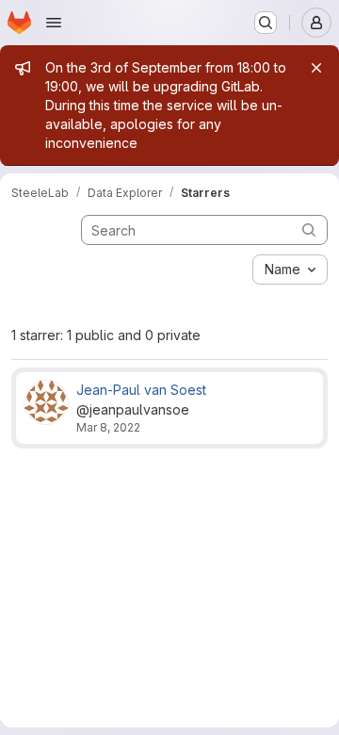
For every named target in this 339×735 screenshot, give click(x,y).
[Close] (316, 68)
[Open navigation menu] (54, 23)
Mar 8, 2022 (108, 427)
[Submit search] (309, 229)
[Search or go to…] (265, 22)
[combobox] (290, 269)
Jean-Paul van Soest (141, 390)
